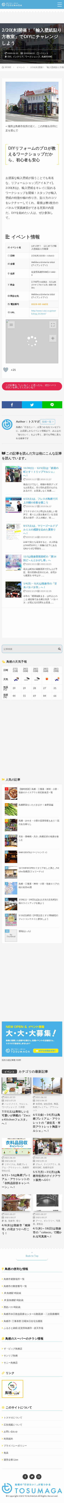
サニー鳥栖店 (11, 1362)
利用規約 (8, 1438)
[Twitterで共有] (32, 404)
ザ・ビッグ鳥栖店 (13, 1348)
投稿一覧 (46, 421)
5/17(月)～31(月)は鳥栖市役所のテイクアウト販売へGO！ (46, 1175)
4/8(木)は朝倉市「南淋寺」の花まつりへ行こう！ (16, 1229)
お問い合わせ (11, 1431)
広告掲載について (13, 1424)
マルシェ (23, 1104)
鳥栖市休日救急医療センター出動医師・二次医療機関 (31, 1314)
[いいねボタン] (5, 369)
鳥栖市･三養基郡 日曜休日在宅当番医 (23, 1321)
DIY (9, 56)
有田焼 (39, 1104)
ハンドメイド (11, 1104)
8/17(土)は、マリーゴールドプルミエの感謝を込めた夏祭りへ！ (40, 529)
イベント (44, 53)
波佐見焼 (48, 1104)
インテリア (18, 56)
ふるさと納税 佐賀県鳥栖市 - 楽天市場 (23, 1328)
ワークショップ (32, 56)
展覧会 (40, 1224)
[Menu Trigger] (59, 4)
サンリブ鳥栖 (11, 1355)
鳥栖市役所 (48, 1167)
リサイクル (10, 1164)
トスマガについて (13, 1417)
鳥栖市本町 (47, 56)
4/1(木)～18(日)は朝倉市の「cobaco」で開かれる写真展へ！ (47, 1232)
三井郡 (21, 1107)
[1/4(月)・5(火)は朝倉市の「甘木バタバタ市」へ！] (14, 590)
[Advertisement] (32, 622)
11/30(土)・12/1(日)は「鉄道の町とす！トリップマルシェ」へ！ (40, 471)
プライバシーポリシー (15, 1445)
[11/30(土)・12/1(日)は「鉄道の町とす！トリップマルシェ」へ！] (14, 474)
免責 (6, 1452)
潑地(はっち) (25, 931)
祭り (18, 1221)
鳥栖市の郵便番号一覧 (15, 1286)
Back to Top (32, 1255)
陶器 (56, 1104)
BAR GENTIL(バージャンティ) (33, 852)
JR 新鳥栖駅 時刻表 (13, 1300)
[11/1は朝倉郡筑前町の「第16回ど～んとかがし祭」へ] (14, 563)
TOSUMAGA (31, 1496)
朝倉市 (11, 1221)
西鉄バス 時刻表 (12, 1307)
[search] (59, 649)
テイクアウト (50, 1164)
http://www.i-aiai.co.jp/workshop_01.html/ (43, 312)
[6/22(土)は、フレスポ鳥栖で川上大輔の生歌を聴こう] (14, 505)
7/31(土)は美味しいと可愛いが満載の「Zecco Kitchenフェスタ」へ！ (16, 1117)
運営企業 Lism (11, 1459)
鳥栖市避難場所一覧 (14, 1279)
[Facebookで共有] (12, 404)
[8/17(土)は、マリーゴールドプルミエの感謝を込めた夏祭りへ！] (14, 532)
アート (39, 1221)
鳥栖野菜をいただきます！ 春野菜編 (36, 804)
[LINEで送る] (52, 404)
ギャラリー (49, 1221)
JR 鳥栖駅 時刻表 (12, 1293)
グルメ (39, 1164)
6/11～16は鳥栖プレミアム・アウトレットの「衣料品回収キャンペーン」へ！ (16, 1181)
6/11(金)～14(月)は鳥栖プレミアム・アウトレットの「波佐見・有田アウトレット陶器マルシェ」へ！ (46, 1122)
